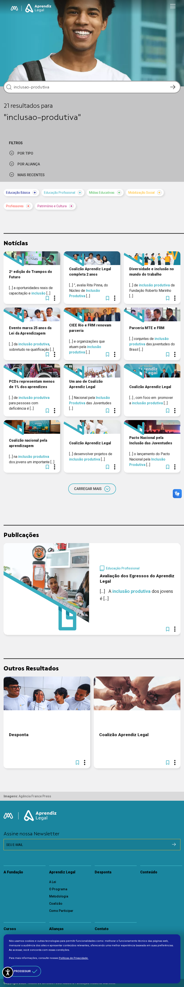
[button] (47, 298)
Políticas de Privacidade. (73, 958)
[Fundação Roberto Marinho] (14, 8)
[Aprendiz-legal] (38, 8)
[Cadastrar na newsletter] (174, 844)
